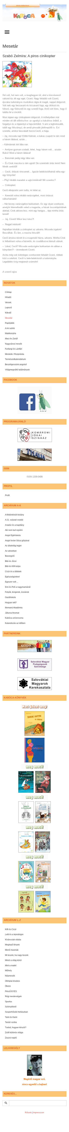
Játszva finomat (12, 613)
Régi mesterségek (13, 996)
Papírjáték (9, 323)
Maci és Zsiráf (11, 338)
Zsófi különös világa (14, 1032)
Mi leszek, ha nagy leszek (16, 955)
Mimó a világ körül (13, 960)
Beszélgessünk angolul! (16, 364)
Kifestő (8, 313)
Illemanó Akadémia (13, 607)
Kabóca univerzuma (14, 618)
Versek (8, 302)
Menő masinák (11, 950)
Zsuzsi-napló (11, 1038)
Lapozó (8, 307)
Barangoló (10, 556)
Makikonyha (10, 333)
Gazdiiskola (10, 597)
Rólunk (28, 1112)
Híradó (8, 297)
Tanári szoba (11, 1022)
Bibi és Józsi (10, 561)
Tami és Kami (11, 1017)
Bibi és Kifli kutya (12, 566)
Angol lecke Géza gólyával (17, 540)
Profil (7, 495)
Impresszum (38, 1112)
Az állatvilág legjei (13, 545)
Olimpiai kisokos (12, 981)
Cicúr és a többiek (13, 571)
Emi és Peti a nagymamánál (17, 587)
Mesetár (8, 318)
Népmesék (10, 976)
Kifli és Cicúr (10, 929)
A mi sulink (10, 328)
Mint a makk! (10, 965)
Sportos (8, 1001)
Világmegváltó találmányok (17, 369)
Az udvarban (11, 551)
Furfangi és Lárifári (13, 349)
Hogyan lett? (11, 602)
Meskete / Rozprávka (14, 354)
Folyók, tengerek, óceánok (17, 592)
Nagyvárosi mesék (13, 344)
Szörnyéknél (10, 1007)
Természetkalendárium (15, 359)
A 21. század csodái (14, 520)
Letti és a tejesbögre (14, 934)
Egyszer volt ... (11, 582)
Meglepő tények (12, 945)
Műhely (8, 970)
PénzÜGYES (11, 991)
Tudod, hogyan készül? (15, 1027)
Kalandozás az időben (15, 623)
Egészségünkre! (12, 577)
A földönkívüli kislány (14, 515)
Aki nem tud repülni (14, 530)
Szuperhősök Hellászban (16, 1012)
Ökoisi (8, 986)
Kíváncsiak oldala (13, 939)
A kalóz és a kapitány (14, 525)
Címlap (8, 292)
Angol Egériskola (13, 535)
